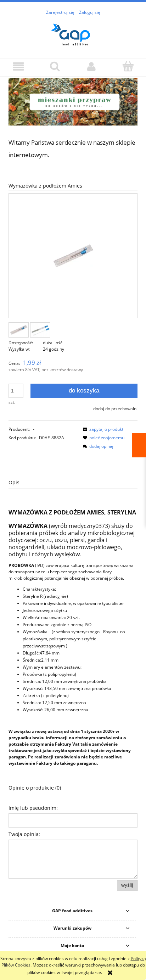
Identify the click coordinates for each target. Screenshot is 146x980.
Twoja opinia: (24, 834)
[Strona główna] (73, 33)
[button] (18, 66)
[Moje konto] (91, 66)
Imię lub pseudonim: (33, 807)
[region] (73, 102)
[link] (73, 102)
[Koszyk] (128, 66)
